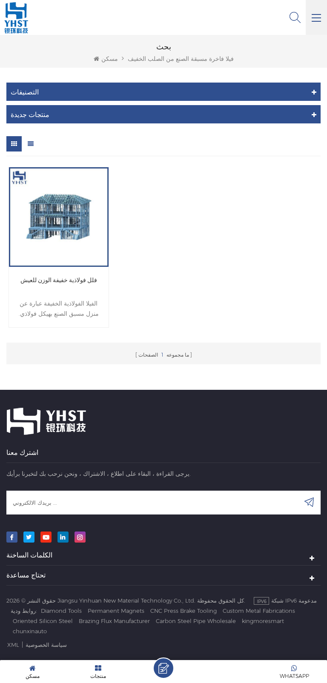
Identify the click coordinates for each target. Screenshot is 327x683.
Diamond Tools (61, 610)
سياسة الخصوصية (46, 644)
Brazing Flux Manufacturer (114, 620)
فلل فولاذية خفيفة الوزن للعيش (58, 280)
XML (13, 644)
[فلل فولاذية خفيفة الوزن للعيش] (59, 217)
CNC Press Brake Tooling (183, 610)
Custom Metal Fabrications (259, 610)
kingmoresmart (263, 620)
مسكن (109, 59)
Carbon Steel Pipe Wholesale (196, 620)
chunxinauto (30, 631)
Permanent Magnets (116, 610)
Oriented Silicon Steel (43, 620)
